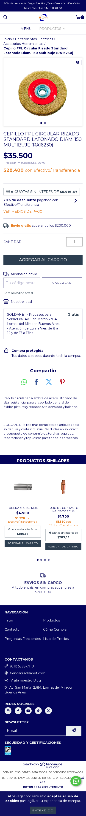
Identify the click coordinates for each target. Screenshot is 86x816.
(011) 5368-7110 (22, 666)
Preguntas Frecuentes (23, 639)
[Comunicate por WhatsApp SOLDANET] (75, 781)
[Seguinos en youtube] (28, 710)
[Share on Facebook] (36, 382)
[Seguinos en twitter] (48, 710)
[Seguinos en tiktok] (38, 710)
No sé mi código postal (18, 293)
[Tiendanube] (43, 767)
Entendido (43, 810)
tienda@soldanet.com (27, 673)
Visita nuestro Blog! (26, 680)
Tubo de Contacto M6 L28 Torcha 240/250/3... (63, 509)
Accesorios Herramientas (23, 44)
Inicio (7, 39)
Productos (51, 620)
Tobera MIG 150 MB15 (22, 508)
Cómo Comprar (55, 629)
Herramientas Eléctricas (34, 39)
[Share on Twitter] (48, 382)
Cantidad (12, 242)
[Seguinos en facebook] (18, 710)
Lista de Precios (56, 639)
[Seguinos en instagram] (8, 710)
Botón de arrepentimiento (43, 787)
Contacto (12, 629)
